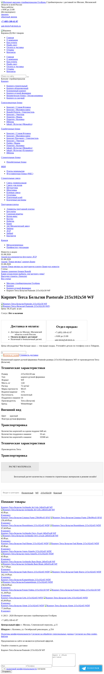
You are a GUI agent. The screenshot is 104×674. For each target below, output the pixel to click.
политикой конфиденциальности (21, 669)
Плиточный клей (14, 197)
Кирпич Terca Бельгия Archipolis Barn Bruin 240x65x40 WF (28, 561)
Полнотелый (27, 493)
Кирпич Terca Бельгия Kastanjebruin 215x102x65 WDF (26, 580)
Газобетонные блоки (10, 129)
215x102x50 (46, 493)
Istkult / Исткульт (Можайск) (19, 124)
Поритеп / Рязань (14, 117)
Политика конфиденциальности (16, 634)
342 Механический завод (18, 226)
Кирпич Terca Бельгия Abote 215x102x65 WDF (22, 605)
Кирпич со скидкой (15, 98)
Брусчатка (11, 211)
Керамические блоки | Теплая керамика (24, 95)
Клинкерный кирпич (16, 91)
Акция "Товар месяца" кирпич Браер (18, 261)
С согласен (24, 669)
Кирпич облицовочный (17, 88)
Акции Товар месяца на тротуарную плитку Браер (24, 266)
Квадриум (11, 236)
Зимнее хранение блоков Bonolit (16, 271)
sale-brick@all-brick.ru (11, 26)
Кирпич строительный (16, 86)
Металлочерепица (14, 245)
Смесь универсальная (16, 183)
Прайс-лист (11, 45)
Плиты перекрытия (15, 171)
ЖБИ (3, 166)
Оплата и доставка (15, 47)
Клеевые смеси (13, 192)
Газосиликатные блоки (11, 102)
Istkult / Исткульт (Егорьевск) (19, 150)
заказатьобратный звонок (9, 15)
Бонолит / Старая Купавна (18, 107)
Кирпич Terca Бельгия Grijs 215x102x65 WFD (22, 598)
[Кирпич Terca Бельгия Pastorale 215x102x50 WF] (24, 304)
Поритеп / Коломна (15, 119)
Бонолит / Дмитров (15, 114)
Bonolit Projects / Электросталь (20, 112)
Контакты (11, 52)
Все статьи (6, 279)
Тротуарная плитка (10, 204)
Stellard (9, 233)
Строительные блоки (11, 157)
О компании (12, 40)
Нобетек (10, 221)
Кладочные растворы (16, 200)
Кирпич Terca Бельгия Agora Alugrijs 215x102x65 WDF (26, 551)
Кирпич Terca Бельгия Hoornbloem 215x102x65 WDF (25, 525)
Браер (9, 223)
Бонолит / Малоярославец (18, 109)
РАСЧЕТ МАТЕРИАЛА (20, 466)
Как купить (11, 42)
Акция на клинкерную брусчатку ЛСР (19, 257)
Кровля (4, 240)
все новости (53, 266)
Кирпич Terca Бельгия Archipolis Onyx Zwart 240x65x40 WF (28, 533)
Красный (57, 493)
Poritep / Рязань (13, 143)
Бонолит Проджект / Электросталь (22, 138)
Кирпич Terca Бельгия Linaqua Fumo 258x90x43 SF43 (25, 517)
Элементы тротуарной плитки (20, 209)
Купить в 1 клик (11, 355)
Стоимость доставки (28, 355)
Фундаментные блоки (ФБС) (19, 173)
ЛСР (8, 231)
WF (37, 493)
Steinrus (9, 228)
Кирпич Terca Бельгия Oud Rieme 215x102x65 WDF (25, 543)
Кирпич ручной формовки (18, 93)
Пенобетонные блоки (16, 162)
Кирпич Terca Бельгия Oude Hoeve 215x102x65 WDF (25, 572)
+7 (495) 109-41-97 (9, 21)
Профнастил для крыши (17, 247)
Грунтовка (11, 195)
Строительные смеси (10, 178)
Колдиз (9, 219)
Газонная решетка (14, 214)
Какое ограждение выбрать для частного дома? (23, 274)
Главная (10, 37)
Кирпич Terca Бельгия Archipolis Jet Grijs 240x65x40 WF (27, 507)
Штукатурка (12, 187)
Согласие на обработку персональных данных (52, 634)
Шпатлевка (11, 190)
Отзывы (10, 50)
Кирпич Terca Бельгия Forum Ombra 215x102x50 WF (25, 590)
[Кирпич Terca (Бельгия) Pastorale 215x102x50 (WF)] (25, 306)
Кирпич (4, 81)
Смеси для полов (14, 185)
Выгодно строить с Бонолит (14, 276)
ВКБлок (10, 122)
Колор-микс (11, 216)
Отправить (6, 671)
